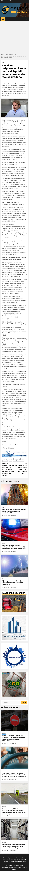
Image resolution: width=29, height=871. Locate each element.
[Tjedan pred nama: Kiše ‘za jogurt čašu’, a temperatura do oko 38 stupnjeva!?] (14, 566)
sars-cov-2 (5, 460)
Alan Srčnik (13, 515)
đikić (12, 459)
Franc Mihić (13, 743)
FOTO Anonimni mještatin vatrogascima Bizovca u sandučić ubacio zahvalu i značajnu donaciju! (14, 547)
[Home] (3, 19)
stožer (10, 460)
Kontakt (23, 860)
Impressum (17, 860)
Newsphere (20, 867)
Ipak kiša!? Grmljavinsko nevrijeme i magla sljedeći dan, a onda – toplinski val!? (14, 511)
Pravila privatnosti (8, 860)
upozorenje (21, 460)
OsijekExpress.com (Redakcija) (18, 83)
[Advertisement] (14, 36)
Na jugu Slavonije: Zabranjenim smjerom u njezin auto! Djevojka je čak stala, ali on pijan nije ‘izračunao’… (13, 738)
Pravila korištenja (21, 858)
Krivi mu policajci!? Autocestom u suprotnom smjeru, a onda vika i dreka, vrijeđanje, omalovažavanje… (14, 810)
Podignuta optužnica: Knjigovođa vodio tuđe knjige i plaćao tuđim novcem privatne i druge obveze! (13, 846)
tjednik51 (15, 460)
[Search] (27, 19)
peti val (22, 459)
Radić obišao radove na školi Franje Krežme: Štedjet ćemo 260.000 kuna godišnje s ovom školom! (8, 469)
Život (3, 62)
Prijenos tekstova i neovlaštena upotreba (14, 862)
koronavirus (17, 459)
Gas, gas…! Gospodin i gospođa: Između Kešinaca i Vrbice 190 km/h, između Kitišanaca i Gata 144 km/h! (14, 774)
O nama (5, 858)
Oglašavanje (11, 858)
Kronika (4, 733)
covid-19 (8, 459)
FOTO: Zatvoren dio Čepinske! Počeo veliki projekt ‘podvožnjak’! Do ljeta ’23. (21, 468)
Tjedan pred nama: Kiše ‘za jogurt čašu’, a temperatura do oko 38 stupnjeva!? (13, 582)
